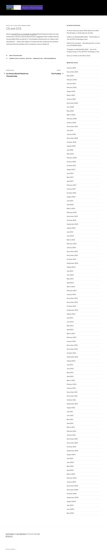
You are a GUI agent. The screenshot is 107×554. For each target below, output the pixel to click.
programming (50, 58)
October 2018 (71, 142)
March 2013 (71, 333)
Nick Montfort (24, 25)
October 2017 (71, 165)
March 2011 (71, 427)
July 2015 (70, 232)
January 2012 (71, 388)
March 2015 (71, 240)
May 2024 (70, 76)
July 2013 (70, 318)
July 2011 (70, 411)
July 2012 (70, 365)
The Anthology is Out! (77, 39)
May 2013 (70, 326)
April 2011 (70, 423)
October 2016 (71, 193)
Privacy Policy (10, 549)
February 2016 (71, 212)
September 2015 (72, 224)
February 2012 (71, 384)
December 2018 (72, 138)
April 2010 (70, 470)
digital (29, 58)
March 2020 (71, 115)
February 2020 (72, 118)
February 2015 (71, 244)
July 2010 (70, 458)
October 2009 (71, 493)
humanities (38, 58)
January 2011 (71, 435)
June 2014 (70, 275)
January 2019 (71, 134)
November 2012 (72, 349)
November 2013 (72, 302)
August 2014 (71, 267)
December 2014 (72, 251)
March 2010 (71, 474)
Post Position (10, 534)
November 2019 (72, 126)
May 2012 (70, 372)
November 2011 (72, 396)
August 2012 (71, 361)
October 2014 (71, 259)
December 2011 (72, 392)
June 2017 (70, 173)
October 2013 (71, 306)
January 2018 (71, 162)
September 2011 (72, 404)
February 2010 (72, 478)
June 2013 (70, 322)
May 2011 (70, 419)
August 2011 (71, 408)
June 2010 (70, 462)
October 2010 (71, 447)
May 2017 (70, 177)
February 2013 (71, 337)
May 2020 (70, 111)
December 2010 (72, 439)
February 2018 (71, 158)
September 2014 (72, 263)
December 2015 (72, 216)
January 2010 (71, 482)
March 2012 (71, 380)
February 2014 (71, 290)
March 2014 (71, 286)
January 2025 (71, 68)
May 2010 (70, 466)
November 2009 (72, 490)
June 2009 (70, 509)
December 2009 (72, 486)
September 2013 (72, 310)
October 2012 (71, 353)
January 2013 (71, 341)
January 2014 (71, 294)
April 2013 (70, 329)
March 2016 (71, 208)
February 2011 (71, 431)
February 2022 (71, 87)
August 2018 (71, 146)
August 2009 (71, 501)
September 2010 (72, 451)
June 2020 (70, 107)
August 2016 (71, 197)
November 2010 (72, 443)
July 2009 (70, 505)
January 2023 (71, 83)
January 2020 (71, 122)
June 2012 (70, 368)
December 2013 (72, 298)
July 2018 (70, 150)
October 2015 (71, 220)
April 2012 (70, 376)
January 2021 (71, 99)
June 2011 (70, 415)
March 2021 (71, 95)
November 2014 (72, 255)
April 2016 (70, 204)
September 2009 (72, 497)
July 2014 (70, 271)
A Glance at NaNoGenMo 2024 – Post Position (82, 37)
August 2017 (71, 169)
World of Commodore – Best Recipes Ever (81, 43)
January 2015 (71, 247)
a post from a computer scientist (24, 34)
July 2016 (70, 201)
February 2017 (71, 185)
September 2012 (72, 357)
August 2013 (71, 314)
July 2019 (70, 130)
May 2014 (70, 279)
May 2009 (70, 513)
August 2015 (71, 228)
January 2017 (71, 189)
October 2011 (71, 400)
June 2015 (70, 236)
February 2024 (72, 80)
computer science (17, 58)
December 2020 (72, 103)
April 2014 (70, 283)
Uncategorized (15, 55)
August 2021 (71, 91)
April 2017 (70, 181)
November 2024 (72, 72)
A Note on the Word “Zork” (82, 56)
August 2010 (71, 454)
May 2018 (70, 154)
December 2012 (72, 345)
